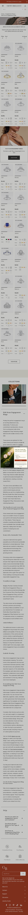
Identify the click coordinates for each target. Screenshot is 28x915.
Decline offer (20, 466)
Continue (21, 460)
